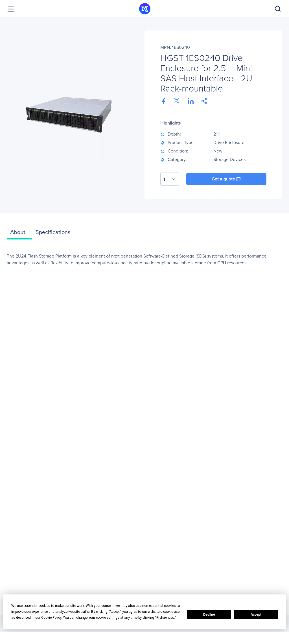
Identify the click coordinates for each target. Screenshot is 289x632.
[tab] (19, 233)
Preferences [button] (165, 618)
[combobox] (169, 179)
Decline (209, 614)
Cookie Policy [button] (51, 618)
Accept (256, 614)
